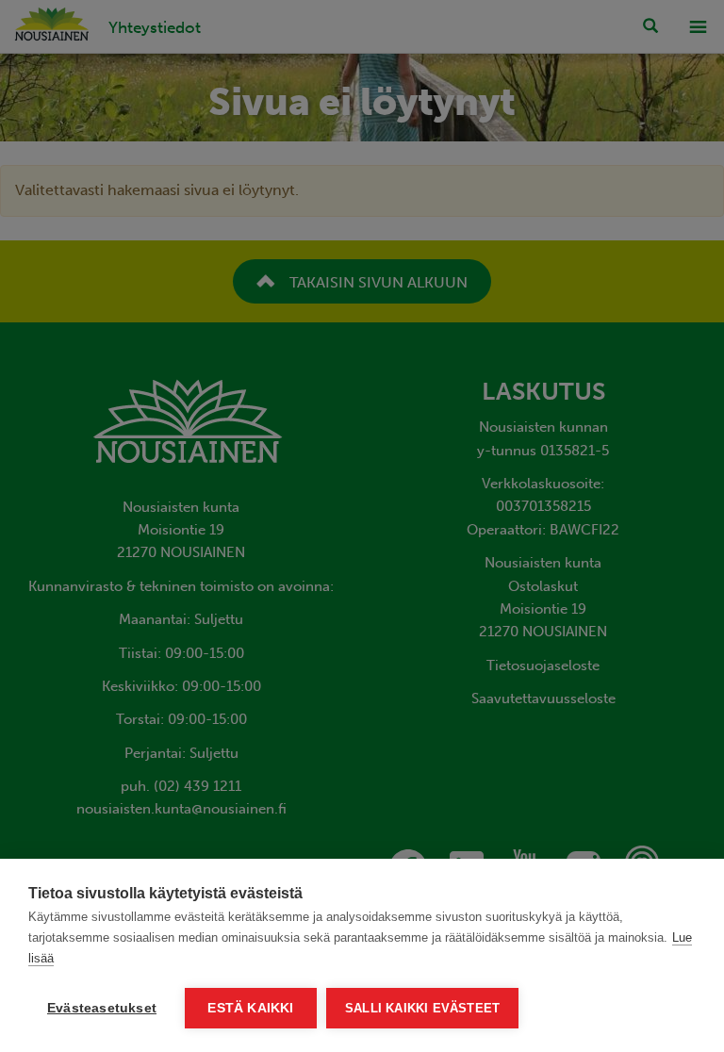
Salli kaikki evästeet (422, 1008)
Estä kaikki (250, 1008)
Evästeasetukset (101, 1008)
